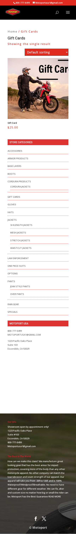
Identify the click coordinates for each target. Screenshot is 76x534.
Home (12, 31)
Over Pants (17, 294)
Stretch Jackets (20, 240)
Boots (12, 173)
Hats (11, 212)
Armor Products (18, 158)
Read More (54, 496)
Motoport (39, 528)
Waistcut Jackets (20, 248)
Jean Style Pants (20, 286)
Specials (12, 311)
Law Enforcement (18, 258)
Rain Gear (13, 304)
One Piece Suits (17, 265)
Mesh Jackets (18, 232)
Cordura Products (19, 181)
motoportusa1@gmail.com (24, 334)
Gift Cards (14, 196)
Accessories (15, 150)
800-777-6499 (15, 442)
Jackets (12, 219)
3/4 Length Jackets (21, 225)
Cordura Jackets (20, 186)
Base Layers (14, 166)
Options (13, 273)
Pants (11, 281)
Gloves (12, 204)
